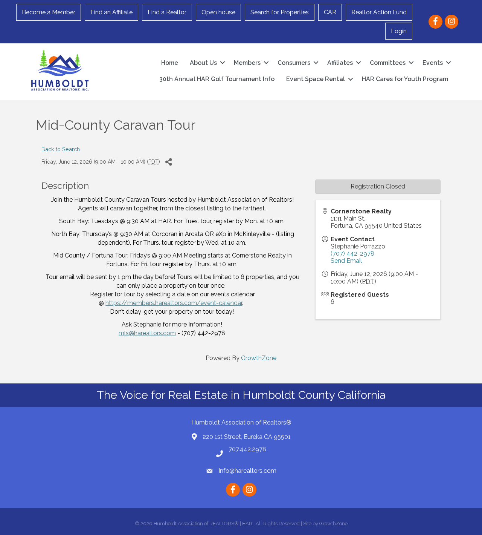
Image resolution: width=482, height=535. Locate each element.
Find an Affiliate (111, 12)
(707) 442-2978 (352, 253)
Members (247, 62)
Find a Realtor (167, 12)
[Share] (168, 161)
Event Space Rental (315, 79)
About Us (203, 62)
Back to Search (60, 149)
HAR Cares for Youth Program (405, 79)
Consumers (294, 62)
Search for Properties (279, 12)
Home (169, 62)
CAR (330, 12)
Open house (218, 12)
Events (433, 62)
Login (399, 31)
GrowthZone (258, 358)
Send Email (346, 260)
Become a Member (48, 12)
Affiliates (340, 62)
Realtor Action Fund (379, 12)
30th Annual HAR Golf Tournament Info (217, 79)
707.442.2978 (247, 449)
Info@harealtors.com (247, 470)
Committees (388, 62)
